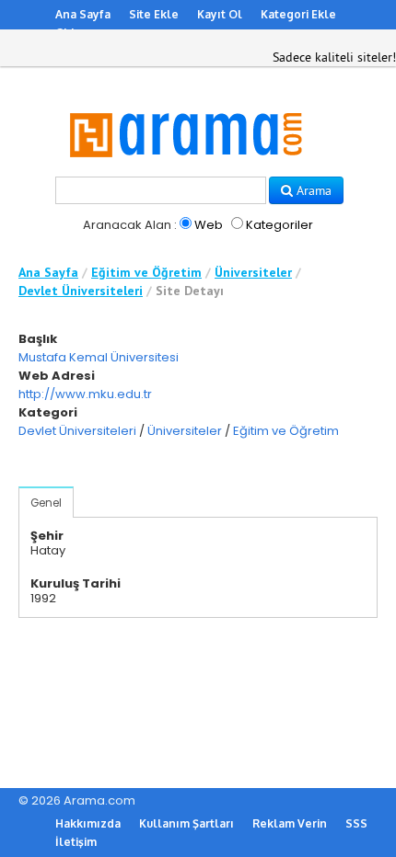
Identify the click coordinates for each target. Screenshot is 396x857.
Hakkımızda (88, 823)
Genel (46, 503)
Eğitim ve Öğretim (146, 272)
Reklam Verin (289, 823)
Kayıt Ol (219, 14)
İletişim (76, 842)
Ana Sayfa (83, 14)
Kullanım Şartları (186, 823)
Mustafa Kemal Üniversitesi (98, 357)
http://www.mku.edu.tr (85, 394)
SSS (356, 823)
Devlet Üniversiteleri (80, 290)
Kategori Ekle (298, 14)
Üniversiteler (253, 272)
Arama (312, 190)
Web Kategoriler (252, 225)
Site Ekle (154, 14)
